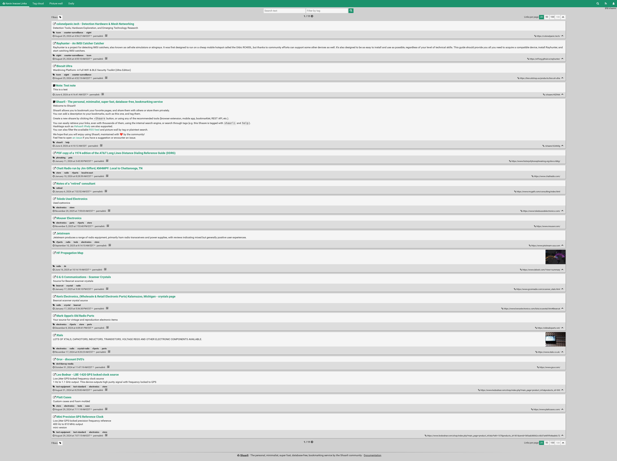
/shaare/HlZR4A (553, 94)
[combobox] (327, 10)
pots (70, 157)
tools (76, 242)
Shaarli (244, 455)
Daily (71, 3)
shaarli (59, 142)
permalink (79, 36)
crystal (69, 285)
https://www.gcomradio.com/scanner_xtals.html (538, 289)
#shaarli (78, 126)
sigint (88, 32)
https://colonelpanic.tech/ (548, 36)
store (58, 173)
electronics (61, 207)
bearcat (59, 285)
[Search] (598, 3)
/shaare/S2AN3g (552, 146)
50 (546, 17)
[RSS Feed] (605, 3)
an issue (77, 137)
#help (87, 126)
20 (541, 17)
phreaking (60, 157)
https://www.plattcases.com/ (547, 409)
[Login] (613, 3)
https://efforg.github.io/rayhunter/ (545, 59)
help (67, 142)
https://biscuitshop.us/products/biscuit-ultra (540, 78)
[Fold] (562, 36)
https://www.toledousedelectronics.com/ (541, 211)
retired (59, 188)
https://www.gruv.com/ (550, 367)
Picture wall (56, 3)
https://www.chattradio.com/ (547, 176)
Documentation (372, 455)
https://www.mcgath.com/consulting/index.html (538, 191)
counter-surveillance (73, 32)
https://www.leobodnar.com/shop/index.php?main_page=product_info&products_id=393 (520, 390)
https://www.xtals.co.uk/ (549, 352)
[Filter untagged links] (60, 17)
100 (552, 17)
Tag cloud (38, 3)
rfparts (75, 173)
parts (72, 223)
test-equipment (63, 386)
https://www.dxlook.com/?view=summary (541, 270)
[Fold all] (563, 17)
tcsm (58, 32)
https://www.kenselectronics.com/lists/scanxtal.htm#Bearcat (532, 308)
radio (66, 173)
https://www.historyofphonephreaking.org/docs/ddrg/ (536, 161)
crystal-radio (83, 348)
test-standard (79, 386)
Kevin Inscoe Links (16, 3)
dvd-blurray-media (64, 364)
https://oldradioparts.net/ (549, 328)
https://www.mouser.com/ (548, 226)
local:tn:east (87, 173)
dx (65, 266)
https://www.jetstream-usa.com (546, 245)
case (87, 406)
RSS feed (94, 129)
